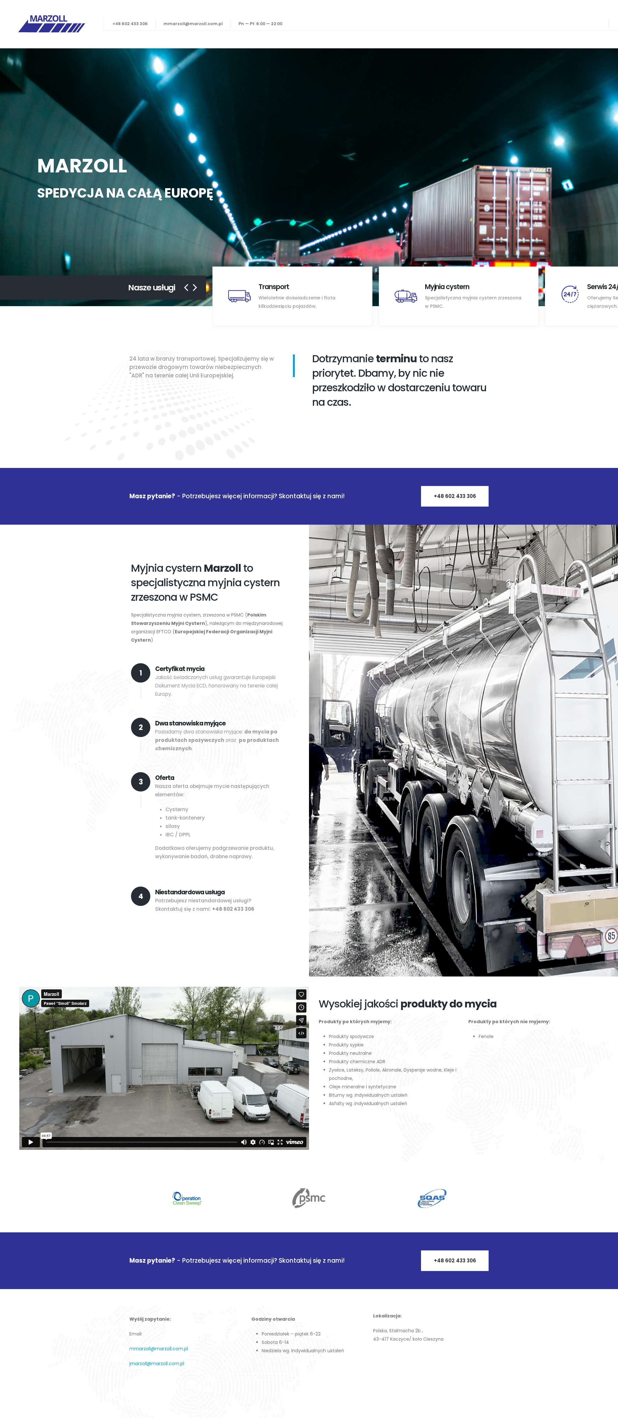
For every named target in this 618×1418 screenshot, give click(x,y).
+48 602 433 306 (130, 23)
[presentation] (6, 177)
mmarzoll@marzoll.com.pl (193, 23)
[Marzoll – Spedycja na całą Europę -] (51, 24)
